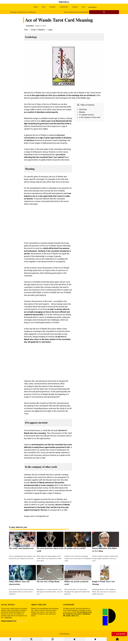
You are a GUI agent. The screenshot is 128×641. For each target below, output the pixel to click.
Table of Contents (87, 105)
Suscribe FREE (120, 634)
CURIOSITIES (64, 7)
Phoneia (64, 2)
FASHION (75, 7)
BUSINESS (52, 7)
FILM (83, 7)
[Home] (117, 640)
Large (50, 30)
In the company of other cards (89, 117)
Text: (26, 30)
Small (33, 30)
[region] (89, 139)
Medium (41, 30)
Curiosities (30, 26)
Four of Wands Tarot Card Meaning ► (76, 12)
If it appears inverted (86, 115)
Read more (8, 617)
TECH (43, 7)
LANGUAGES (92, 7)
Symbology (83, 109)
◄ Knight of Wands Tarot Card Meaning (22, 12)
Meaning (82, 112)
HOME (36, 7)
